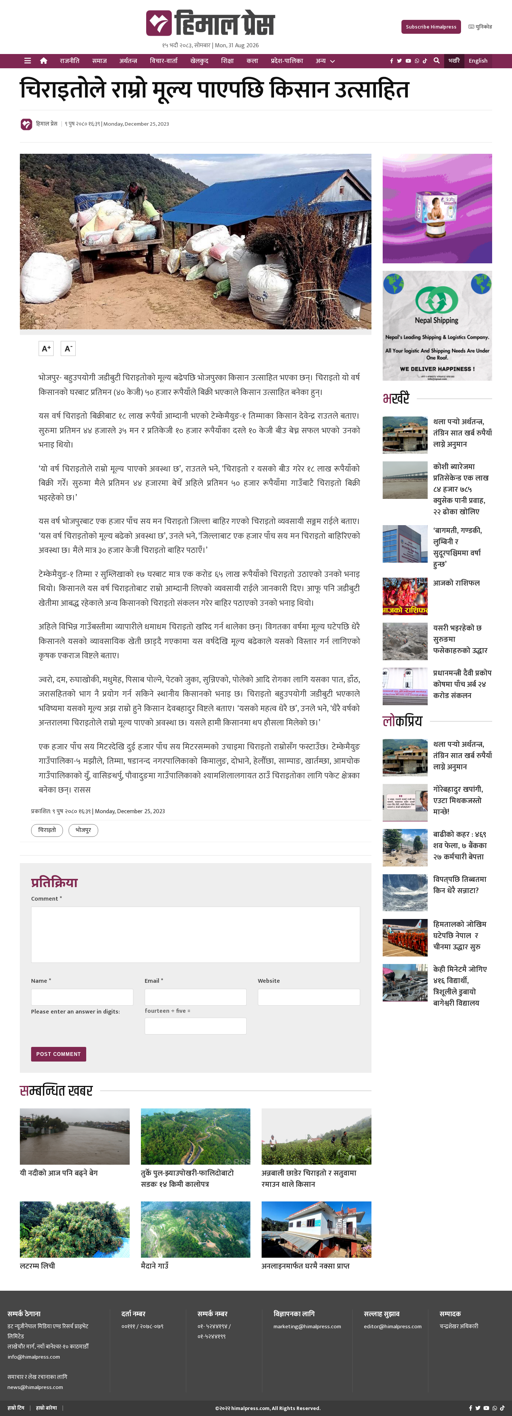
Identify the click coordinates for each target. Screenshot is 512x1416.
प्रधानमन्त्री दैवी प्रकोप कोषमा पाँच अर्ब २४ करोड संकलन (462, 684)
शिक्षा (227, 61)
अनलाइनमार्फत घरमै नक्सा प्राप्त (306, 1266)
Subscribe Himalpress (431, 27)
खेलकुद (199, 61)
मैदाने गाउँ (154, 1266)
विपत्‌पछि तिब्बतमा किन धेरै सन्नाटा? (460, 885)
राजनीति (69, 61)
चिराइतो (47, 830)
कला (252, 61)
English (478, 61)
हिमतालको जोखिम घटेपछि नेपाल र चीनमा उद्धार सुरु (460, 936)
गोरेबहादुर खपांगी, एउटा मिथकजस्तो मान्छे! (458, 800)
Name (41, 981)
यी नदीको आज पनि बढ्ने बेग (59, 1173)
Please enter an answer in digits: (75, 1012)
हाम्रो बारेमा (46, 1408)
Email (154, 981)
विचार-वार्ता (164, 61)
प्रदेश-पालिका (287, 61)
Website (269, 981)
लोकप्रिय (402, 721)
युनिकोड (483, 27)
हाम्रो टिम (15, 1408)
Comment (46, 899)
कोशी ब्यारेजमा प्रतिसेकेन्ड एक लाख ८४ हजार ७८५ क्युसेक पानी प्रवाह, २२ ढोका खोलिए (461, 489)
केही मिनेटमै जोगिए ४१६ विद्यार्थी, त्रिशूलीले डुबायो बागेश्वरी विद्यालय (460, 986)
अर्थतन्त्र (128, 61)
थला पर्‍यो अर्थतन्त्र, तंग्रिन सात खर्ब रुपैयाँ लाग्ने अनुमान (462, 433)
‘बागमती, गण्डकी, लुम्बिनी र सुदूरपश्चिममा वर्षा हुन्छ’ (457, 547)
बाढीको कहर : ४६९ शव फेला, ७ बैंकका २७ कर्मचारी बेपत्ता (460, 845)
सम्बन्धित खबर (56, 1091)
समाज (99, 61)
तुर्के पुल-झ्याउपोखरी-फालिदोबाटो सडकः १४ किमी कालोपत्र (187, 1179)
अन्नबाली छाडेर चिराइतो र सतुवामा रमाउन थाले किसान (309, 1179)
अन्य (321, 61)
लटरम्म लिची (37, 1266)
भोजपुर (83, 830)
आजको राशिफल (456, 583)
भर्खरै (454, 61)
